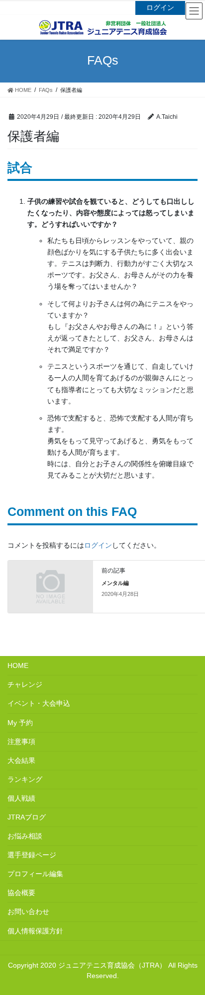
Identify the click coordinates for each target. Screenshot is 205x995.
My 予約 (20, 723)
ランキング (24, 779)
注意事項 (21, 742)
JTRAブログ (26, 817)
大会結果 (21, 760)
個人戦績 (21, 798)
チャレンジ (24, 684)
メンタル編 (115, 583)
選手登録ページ (31, 855)
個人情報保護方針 (35, 931)
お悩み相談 (24, 836)
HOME (17, 665)
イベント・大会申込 (38, 703)
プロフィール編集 (35, 874)
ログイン (160, 7)
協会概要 (21, 893)
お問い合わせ (28, 911)
